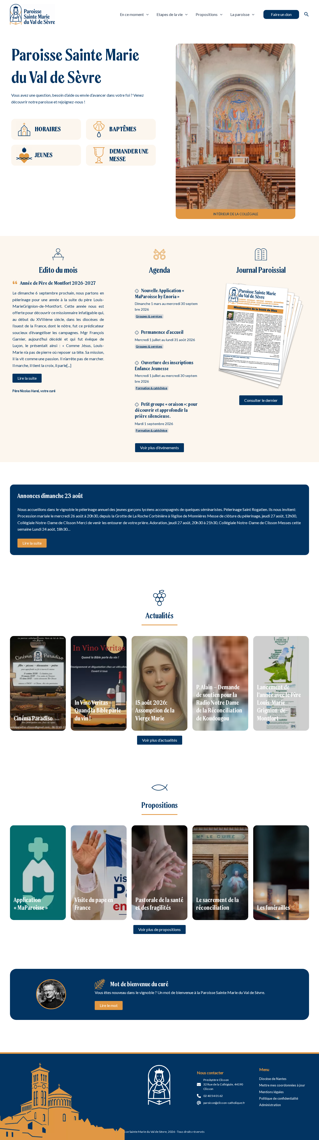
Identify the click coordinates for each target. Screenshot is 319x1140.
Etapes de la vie (170, 14)
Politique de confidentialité (278, 1098)
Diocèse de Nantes (272, 1079)
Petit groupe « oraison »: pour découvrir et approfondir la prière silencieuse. (166, 410)
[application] (146, 14)
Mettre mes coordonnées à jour (282, 1085)
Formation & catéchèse (151, 388)
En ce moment (132, 14)
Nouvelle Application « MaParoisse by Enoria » (159, 293)
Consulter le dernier (261, 400)
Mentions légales (271, 1092)
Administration (270, 1105)
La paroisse (239, 14)
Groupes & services (149, 316)
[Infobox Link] (46, 129)
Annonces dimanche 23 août (50, 496)
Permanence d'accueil (162, 332)
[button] (281, 14)
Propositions (207, 14)
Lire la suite (32, 543)
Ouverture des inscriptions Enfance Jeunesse (164, 365)
